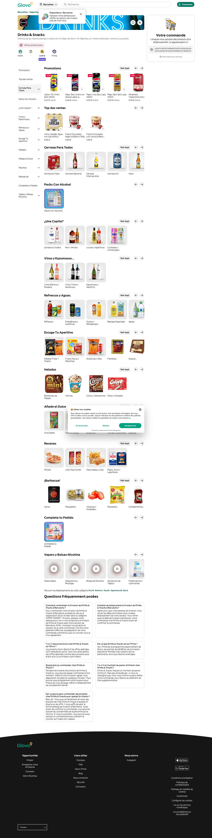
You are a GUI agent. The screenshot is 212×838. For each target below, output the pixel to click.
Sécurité (81, 782)
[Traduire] (139, 22)
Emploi (30, 760)
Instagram (131, 760)
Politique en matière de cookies (182, 790)
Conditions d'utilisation (182, 778)
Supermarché (116, 590)
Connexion (81, 786)
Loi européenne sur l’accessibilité (182, 813)
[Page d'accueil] (25, 4)
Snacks (107, 590)
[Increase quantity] (61, 89)
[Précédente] (135, 68)
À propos (80, 760)
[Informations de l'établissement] (133, 22)
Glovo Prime (80, 769)
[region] (94, 87)
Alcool (91, 590)
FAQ (81, 764)
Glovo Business (30, 776)
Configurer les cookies (182, 800)
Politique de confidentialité (182, 783)
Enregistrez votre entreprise (30, 765)
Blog (81, 773)
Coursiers (30, 771)
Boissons (99, 590)
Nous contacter (80, 778)
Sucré (125, 590)
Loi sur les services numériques (182, 806)
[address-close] (80, 14)
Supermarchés (37, 12)
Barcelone (23, 12)
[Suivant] (141, 68)
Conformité (182, 796)
